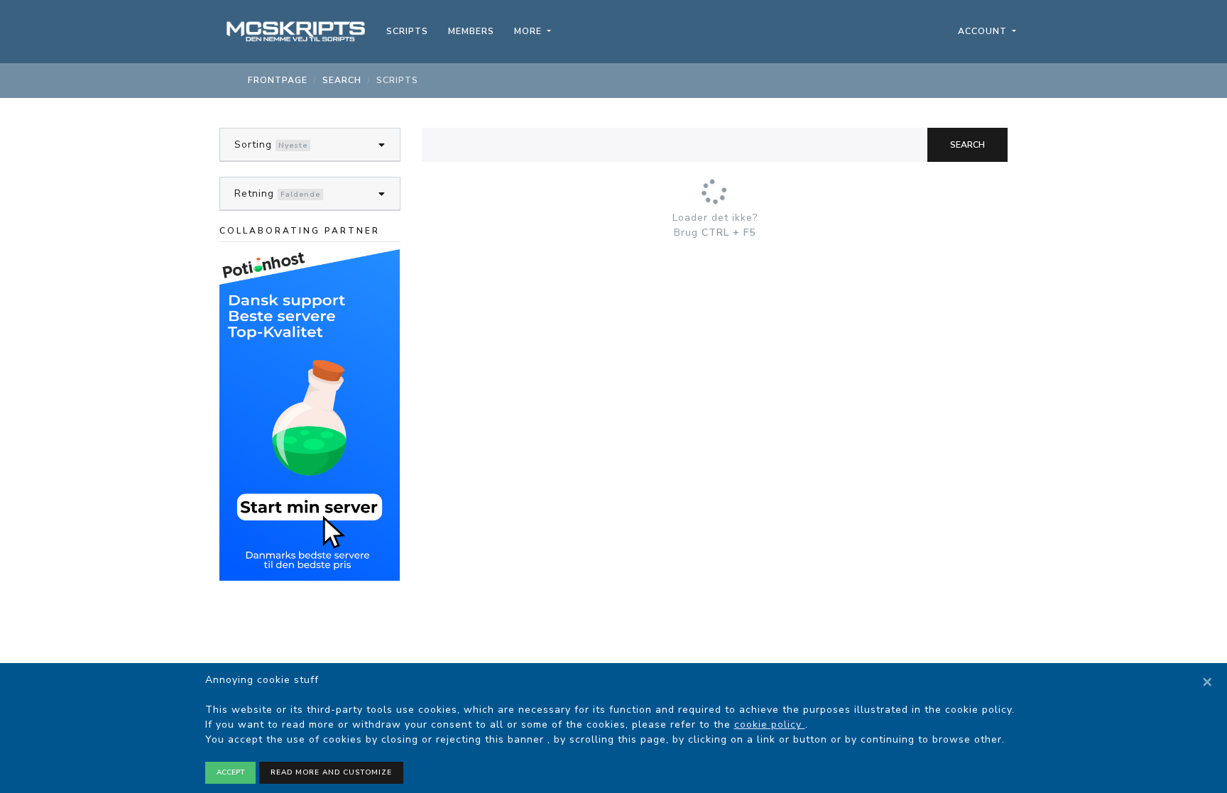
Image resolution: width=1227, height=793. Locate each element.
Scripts (407, 31)
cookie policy (769, 724)
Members (471, 31)
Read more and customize (331, 772)
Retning (254, 193)
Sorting (253, 144)
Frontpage (277, 80)
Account (984, 31)
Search (967, 145)
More (529, 31)
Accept (230, 772)
